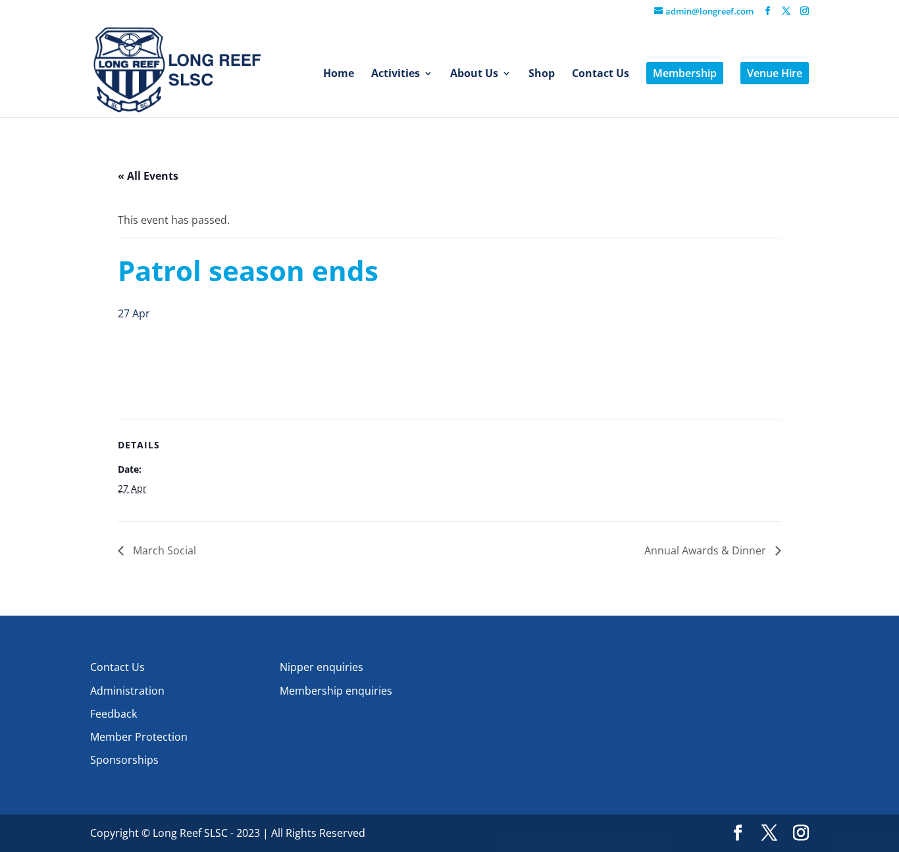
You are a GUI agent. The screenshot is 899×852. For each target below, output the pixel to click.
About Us (474, 74)
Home (338, 74)
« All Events (148, 176)
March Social (163, 550)
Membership (685, 73)
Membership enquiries (336, 690)
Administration (127, 690)
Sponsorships (124, 760)
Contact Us (600, 74)
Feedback (113, 713)
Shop (541, 74)
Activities (395, 74)
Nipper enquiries (321, 667)
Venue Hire (774, 73)
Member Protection (139, 737)
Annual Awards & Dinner (706, 550)
